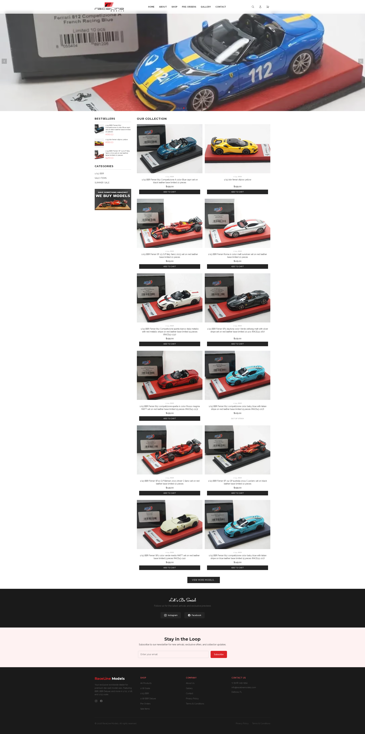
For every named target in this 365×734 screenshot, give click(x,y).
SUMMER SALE (102, 183)
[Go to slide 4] (186, 108)
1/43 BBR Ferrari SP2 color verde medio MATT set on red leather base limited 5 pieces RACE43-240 (170, 556)
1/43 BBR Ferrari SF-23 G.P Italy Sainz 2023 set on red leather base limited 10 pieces (169, 255)
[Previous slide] (4, 61)
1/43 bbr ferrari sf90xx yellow (237, 180)
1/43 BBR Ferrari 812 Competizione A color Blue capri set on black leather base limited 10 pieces (170, 181)
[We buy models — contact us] (113, 199)
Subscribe (219, 654)
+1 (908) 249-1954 (240, 683)
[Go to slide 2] (181, 108)
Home (151, 7)
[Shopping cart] (267, 6)
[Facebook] (101, 701)
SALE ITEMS (101, 178)
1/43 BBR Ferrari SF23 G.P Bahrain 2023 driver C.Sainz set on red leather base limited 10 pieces (169, 482)
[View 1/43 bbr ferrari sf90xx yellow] (237, 148)
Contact (220, 7)
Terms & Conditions (195, 704)
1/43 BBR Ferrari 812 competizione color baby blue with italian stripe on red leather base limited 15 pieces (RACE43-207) (237, 407)
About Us (190, 683)
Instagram (173, 615)
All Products (146, 683)
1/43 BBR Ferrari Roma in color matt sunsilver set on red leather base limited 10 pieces (237, 255)
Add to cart (169, 192)
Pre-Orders (189, 7)
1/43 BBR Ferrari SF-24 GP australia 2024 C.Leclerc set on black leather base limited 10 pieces (237, 482)
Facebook (196, 615)
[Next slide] (360, 61)
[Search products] (253, 6)
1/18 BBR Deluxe (148, 698)
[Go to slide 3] (183, 108)
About (163, 7)
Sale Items (145, 709)
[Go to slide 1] (178, 108)
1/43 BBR (99, 173)
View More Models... (203, 580)
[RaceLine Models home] (109, 6)
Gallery (206, 7)
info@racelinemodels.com (244, 687)
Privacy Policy (192, 698)
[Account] (260, 6)
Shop (175, 7)
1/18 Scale (145, 688)
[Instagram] (96, 701)
